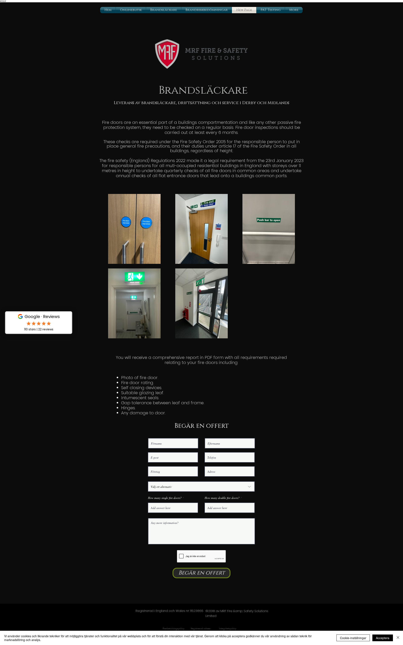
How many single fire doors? (165, 497)
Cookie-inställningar (353, 638)
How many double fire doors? (222, 497)
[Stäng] (397, 638)
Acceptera (382, 638)
